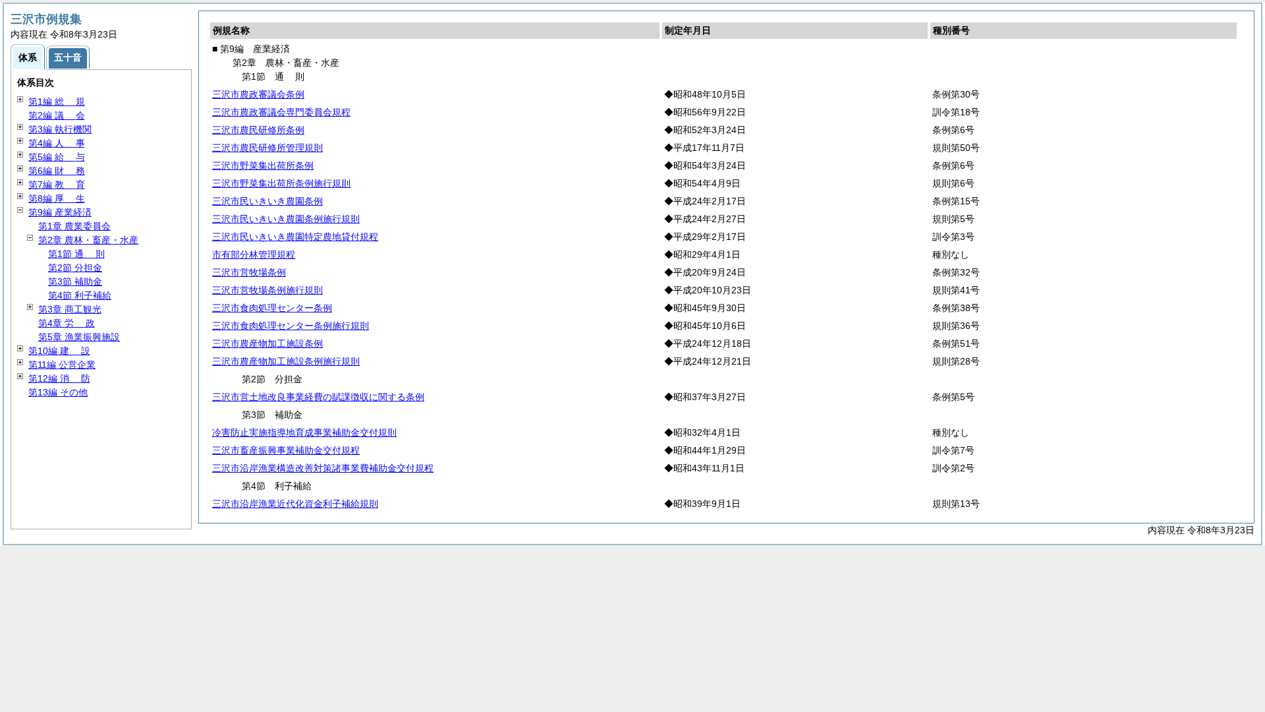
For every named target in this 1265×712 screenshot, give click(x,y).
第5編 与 (56, 157)
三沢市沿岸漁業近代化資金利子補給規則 (295, 503)
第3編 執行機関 (60, 129)
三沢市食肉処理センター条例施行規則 (290, 325)
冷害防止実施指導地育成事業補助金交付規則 (304, 432)
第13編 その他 (58, 392)
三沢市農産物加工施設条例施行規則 (286, 361)
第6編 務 (56, 170)
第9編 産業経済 (60, 212)
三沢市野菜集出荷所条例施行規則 (281, 183)
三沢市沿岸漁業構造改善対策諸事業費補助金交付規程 (323, 468)
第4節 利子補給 (79, 295)
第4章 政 (66, 323)
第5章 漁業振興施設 (79, 337)
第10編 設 (59, 350)
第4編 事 (56, 143)
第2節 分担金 (75, 267)
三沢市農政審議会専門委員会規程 (281, 112)
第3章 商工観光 (69, 309)
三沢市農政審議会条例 (258, 94)
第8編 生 (56, 198)
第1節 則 (76, 254)
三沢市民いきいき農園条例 (267, 201)
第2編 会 (56, 115)
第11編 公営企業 (62, 364)
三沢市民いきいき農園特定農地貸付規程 (295, 236)
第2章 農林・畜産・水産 (88, 240)
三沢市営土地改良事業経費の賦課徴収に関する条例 (318, 397)
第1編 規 (56, 101)
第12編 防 (59, 378)
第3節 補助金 (75, 281)
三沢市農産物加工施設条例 (267, 343)
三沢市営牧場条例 (249, 272)
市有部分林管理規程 (253, 254)
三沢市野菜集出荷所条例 (263, 165)
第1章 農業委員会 (74, 226)
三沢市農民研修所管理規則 (267, 147)
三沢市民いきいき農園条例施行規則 (286, 219)
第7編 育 (56, 184)
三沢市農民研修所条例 (258, 130)
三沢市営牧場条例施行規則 (267, 290)
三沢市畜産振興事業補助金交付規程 (286, 450)
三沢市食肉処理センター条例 (272, 308)
